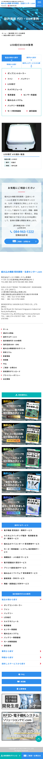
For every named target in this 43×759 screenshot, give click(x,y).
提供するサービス (10, 337)
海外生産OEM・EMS (11, 344)
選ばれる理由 (8, 333)
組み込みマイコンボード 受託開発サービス (22, 544)
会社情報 (6, 379)
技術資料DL (23, 395)
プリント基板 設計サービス (15, 567)
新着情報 (6, 356)
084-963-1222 (24, 232)
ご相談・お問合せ (23, 241)
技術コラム (7, 352)
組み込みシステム (15, 100)
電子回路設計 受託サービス (15, 562)
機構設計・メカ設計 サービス (16, 557)
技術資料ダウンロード (11, 371)
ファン (10, 78)
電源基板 (11, 94)
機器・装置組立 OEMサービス (16, 583)
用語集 (5, 360)
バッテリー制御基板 (16, 105)
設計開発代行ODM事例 (22, 594)
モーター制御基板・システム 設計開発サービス (22, 550)
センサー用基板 (30, 94)
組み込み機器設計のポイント (14, 348)
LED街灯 (11, 84)
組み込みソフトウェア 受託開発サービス (21, 573)
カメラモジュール (15, 89)
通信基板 (33, 110)
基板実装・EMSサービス (14, 578)
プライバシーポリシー (11, 375)
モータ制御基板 (14, 110)
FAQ (5, 364)
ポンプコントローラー (17, 73)
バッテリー (25, 78)
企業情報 (22, 689)
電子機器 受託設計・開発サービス (18, 530)
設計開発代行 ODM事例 (12, 340)
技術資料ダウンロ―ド (12, 755)
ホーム (5, 329)
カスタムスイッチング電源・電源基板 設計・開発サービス (21, 537)
